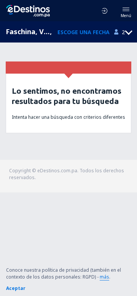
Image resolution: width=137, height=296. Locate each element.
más (104, 277)
